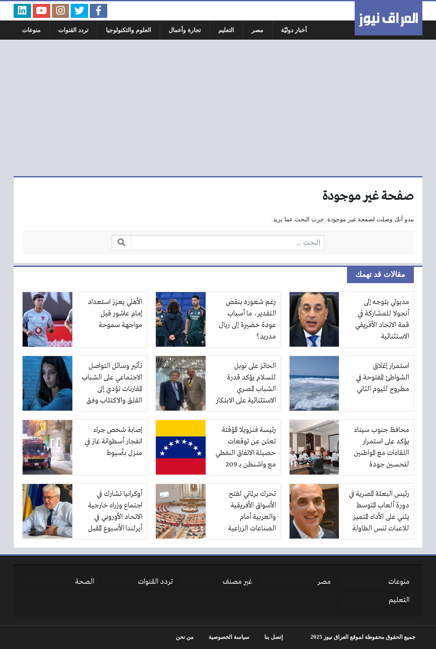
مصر (258, 30)
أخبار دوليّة (294, 30)
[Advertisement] (218, 108)
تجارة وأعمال (185, 30)
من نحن (185, 637)
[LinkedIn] (22, 11)
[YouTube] (41, 11)
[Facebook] (98, 11)
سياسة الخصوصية (229, 637)
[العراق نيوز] (388, 18)
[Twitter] (79, 11)
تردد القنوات (73, 30)
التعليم (226, 30)
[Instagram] (60, 11)
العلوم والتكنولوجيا (128, 30)
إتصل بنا (273, 637)
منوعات (31, 30)
